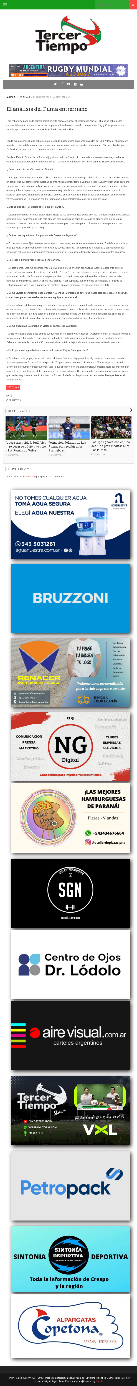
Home (12, 97)
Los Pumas (24, 97)
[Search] (133, 4)
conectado (30, 476)
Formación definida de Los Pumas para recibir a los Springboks (67, 446)
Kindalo (99, 1381)
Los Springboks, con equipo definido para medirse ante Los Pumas (110, 446)
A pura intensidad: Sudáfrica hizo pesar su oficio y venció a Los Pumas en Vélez (26, 446)
